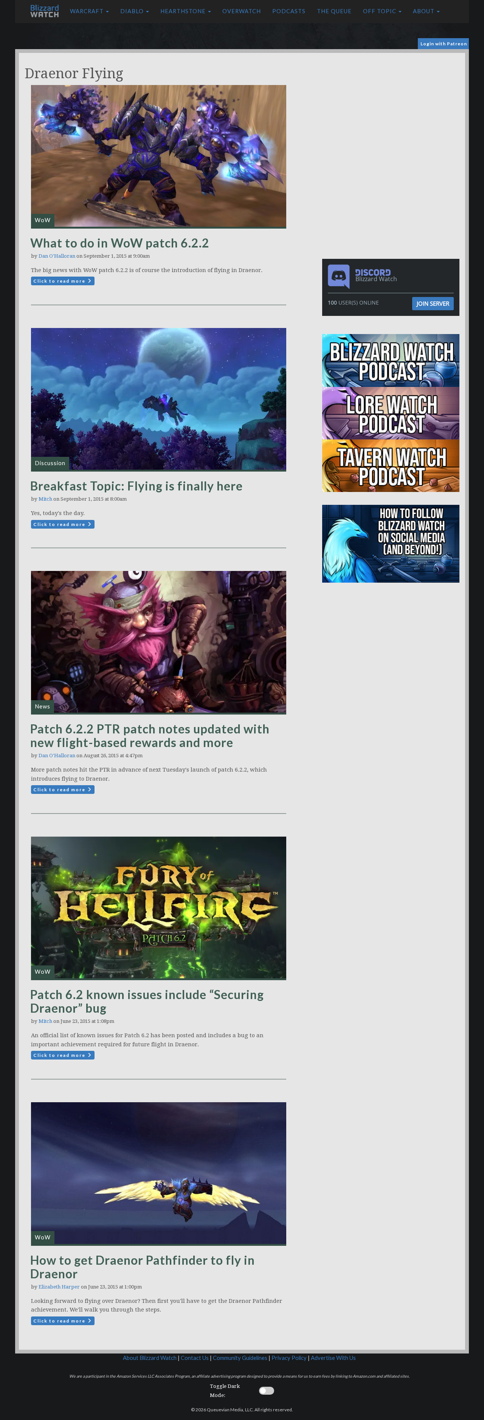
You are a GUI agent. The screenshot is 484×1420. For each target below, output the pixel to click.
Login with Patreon (443, 43)
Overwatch (241, 11)
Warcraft (87, 11)
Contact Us (195, 1358)
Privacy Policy (289, 1358)
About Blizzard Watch (150, 1358)
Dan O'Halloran (57, 256)
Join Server (433, 303)
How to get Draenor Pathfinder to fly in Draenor (142, 1267)
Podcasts (289, 11)
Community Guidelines (240, 1358)
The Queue (334, 11)
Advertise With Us (333, 1358)
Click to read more (60, 281)
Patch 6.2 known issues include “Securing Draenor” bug (147, 1001)
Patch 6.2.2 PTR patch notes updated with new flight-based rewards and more (150, 735)
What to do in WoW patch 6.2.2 (119, 242)
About (424, 11)
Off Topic (380, 11)
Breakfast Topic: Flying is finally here (136, 485)
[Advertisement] (392, 106)
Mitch (45, 499)
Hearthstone (183, 11)
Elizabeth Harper (59, 1287)
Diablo (132, 11)
